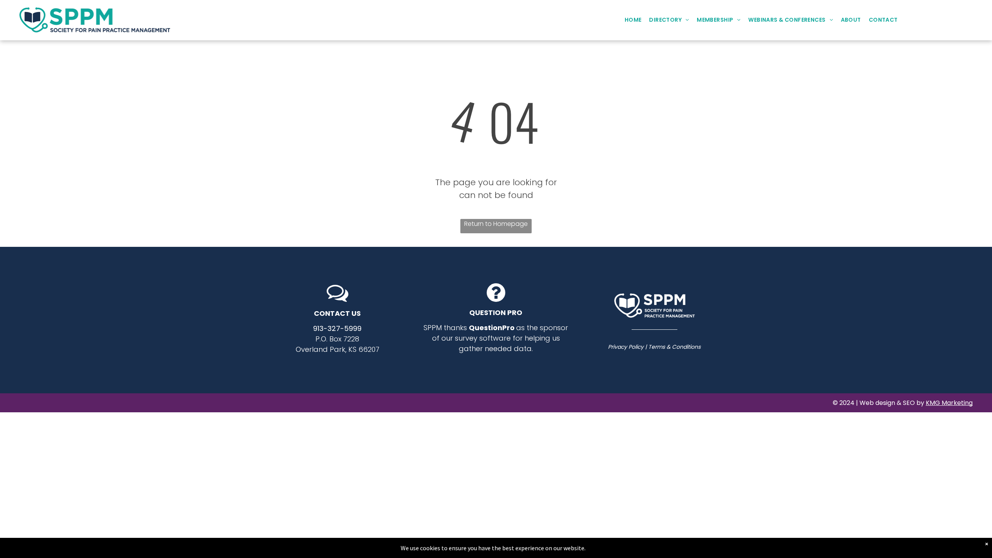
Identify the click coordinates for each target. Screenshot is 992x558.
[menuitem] (633, 20)
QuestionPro (492, 327)
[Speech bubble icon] (337, 301)
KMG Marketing (949, 402)
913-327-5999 (337, 328)
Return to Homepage (496, 223)
